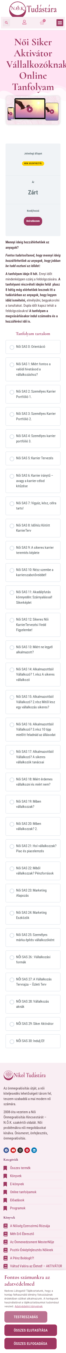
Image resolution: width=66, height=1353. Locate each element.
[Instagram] (20, 1150)
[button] (6, 22)
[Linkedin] (34, 1150)
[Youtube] (13, 1150)
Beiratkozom (33, 220)
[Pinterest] (27, 1150)
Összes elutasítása (31, 1330)
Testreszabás (26, 1317)
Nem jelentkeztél (33, 163)
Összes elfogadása (30, 1343)
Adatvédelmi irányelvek (29, 1306)
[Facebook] (6, 1150)
